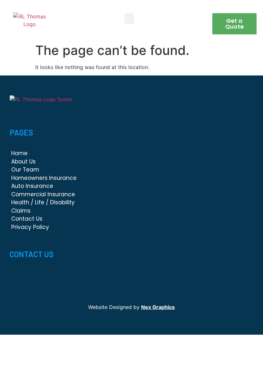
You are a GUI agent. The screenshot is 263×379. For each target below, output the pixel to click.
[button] (129, 18)
